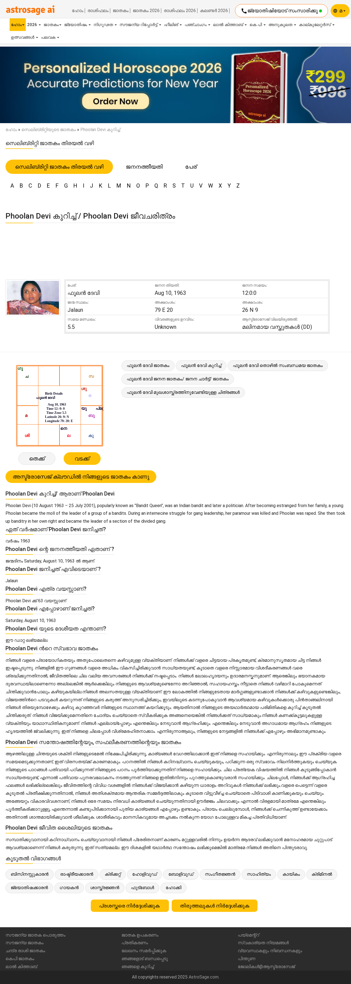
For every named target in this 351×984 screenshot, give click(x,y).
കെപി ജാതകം (19, 958)
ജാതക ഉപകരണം (139, 935)
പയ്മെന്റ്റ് (248, 935)
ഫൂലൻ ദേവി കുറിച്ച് (201, 365)
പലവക (48, 37)
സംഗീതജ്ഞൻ (220, 874)
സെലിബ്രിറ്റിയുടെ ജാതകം (48, 129)
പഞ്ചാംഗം (196, 24)
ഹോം (77, 10)
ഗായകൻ (69, 887)
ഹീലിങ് (171, 24)
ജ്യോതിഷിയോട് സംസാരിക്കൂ (280, 11)
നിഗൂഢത (104, 24)
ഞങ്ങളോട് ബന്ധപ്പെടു (144, 958)
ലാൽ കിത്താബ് (228, 24)
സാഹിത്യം (259, 874)
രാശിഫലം (98, 10)
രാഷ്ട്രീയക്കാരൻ (76, 874)
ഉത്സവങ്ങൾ (23, 37)
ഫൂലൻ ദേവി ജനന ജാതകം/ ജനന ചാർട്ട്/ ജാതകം (178, 378)
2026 (32, 24)
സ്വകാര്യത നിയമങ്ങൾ (263, 942)
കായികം (291, 874)
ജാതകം (121, 10)
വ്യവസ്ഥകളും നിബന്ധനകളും (270, 950)
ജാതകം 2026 (146, 10)
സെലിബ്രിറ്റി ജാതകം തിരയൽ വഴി (59, 166)
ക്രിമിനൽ (322, 874)
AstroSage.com (204, 977)
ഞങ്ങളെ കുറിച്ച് (137, 966)
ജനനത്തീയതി (144, 166)
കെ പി (256, 24)
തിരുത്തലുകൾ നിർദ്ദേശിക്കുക (214, 906)
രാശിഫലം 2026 (180, 10)
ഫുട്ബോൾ (142, 887)
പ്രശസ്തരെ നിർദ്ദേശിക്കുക (130, 906)
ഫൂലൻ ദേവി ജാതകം (148, 365)
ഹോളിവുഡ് (144, 874)
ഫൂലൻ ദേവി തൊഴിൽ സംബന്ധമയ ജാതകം (278, 365)
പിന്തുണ (246, 958)
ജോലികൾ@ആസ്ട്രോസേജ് (266, 966)
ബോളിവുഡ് (180, 874)
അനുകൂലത (280, 24)
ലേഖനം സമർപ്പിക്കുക (143, 950)
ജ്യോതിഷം (76, 24)
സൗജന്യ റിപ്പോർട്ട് (139, 24)
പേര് (191, 166)
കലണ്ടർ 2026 (214, 10)
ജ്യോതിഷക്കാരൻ (29, 887)
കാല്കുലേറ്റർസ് (315, 24)
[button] (26, 85)
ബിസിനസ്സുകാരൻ (30, 874)
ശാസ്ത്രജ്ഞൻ (104, 887)
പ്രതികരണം (134, 942)
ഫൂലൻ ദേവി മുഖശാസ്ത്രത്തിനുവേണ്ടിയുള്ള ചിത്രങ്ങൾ (183, 392)
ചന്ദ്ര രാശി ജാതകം (25, 950)
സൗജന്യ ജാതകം (24, 942)
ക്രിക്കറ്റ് (113, 874)
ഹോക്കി (173, 887)
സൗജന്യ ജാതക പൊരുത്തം (35, 935)
